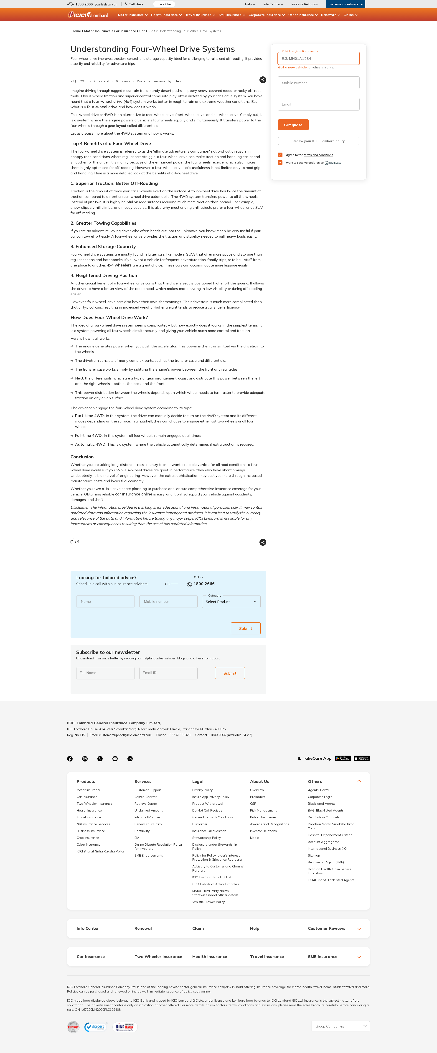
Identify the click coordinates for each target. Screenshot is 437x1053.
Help (248, 4)
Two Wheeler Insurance (94, 804)
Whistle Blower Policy (208, 902)
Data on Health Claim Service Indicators (329, 871)
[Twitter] (100, 758)
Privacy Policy (202, 790)
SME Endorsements (149, 855)
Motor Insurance (131, 15)
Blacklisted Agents (321, 804)
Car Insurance (125, 31)
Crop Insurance (88, 838)
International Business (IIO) (328, 849)
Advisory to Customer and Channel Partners (218, 868)
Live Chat (165, 4)
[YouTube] (115, 758)
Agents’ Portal (318, 790)
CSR (253, 804)
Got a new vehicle (292, 67)
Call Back (136, 4)
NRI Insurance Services (93, 824)
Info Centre (272, 4)
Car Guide (147, 31)
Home (76, 31)
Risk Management (263, 810)
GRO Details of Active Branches (215, 884)
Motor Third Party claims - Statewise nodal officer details (215, 893)
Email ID (150, 672)
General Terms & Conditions (213, 817)
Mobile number (156, 601)
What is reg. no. (323, 67)
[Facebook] (70, 758)
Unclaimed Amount (149, 810)
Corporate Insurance (265, 15)
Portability (142, 831)
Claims (349, 15)
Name (86, 601)
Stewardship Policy (206, 838)
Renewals (328, 15)
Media (254, 838)
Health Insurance (164, 15)
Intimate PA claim (147, 817)
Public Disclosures (263, 817)
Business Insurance (91, 831)
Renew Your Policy (148, 824)
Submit (245, 628)
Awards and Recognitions (269, 824)
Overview (257, 790)
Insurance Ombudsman (209, 831)
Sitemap (314, 855)
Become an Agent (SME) (326, 862)
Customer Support (148, 790)
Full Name (88, 672)
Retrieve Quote (146, 804)
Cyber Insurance (88, 844)
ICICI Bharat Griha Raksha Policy (100, 851)
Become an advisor (344, 4)
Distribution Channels (323, 817)
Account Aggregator (323, 842)
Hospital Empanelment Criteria (330, 835)
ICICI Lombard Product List (211, 877)
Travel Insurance (198, 15)
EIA (137, 838)
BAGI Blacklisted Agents (326, 810)
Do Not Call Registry (207, 810)
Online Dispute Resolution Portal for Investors (159, 846)
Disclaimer (199, 824)
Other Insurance (301, 15)
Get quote (293, 125)
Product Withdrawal (207, 804)
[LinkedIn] (130, 758)
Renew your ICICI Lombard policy (318, 141)
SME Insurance (230, 15)
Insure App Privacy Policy (210, 797)
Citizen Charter (146, 797)
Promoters (258, 797)
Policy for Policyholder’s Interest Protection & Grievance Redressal (217, 857)
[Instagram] (85, 758)
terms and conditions (318, 155)
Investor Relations (305, 4)
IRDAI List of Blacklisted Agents (331, 880)
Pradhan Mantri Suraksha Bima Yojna (331, 826)
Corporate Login (320, 797)
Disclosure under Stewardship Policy (214, 846)
